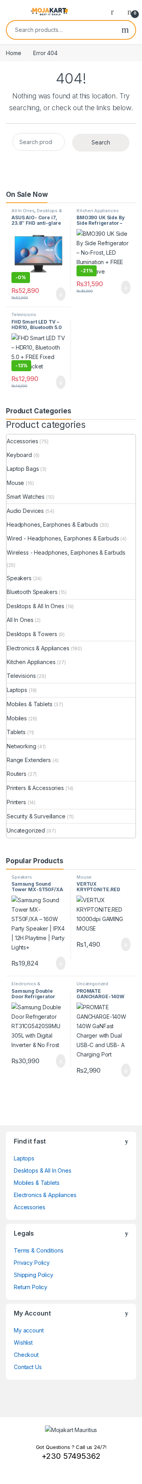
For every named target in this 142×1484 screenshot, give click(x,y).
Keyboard (19, 454)
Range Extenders (29, 760)
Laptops (17, 689)
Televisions (23, 314)
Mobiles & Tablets (29, 704)
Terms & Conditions (38, 1250)
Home (13, 53)
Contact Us (28, 1367)
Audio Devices (25, 510)
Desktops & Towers (32, 634)
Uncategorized (26, 830)
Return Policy (30, 1287)
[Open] (12, 11)
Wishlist (23, 1342)
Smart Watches (26, 496)
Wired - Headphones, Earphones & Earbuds (63, 538)
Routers (16, 773)
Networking (21, 746)
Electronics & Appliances (38, 648)
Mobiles (17, 718)
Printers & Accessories (35, 788)
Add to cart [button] (60, 294)
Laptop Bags (23, 468)
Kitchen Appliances (97, 210)
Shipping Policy (33, 1274)
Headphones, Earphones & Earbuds (52, 524)
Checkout (26, 1354)
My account (29, 1330)
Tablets (16, 732)
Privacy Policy (32, 1262)
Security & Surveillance (36, 816)
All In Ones (22, 210)
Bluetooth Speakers (32, 591)
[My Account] (115, 11)
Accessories (22, 441)
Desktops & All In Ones (36, 213)
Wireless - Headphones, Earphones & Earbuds (66, 552)
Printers (16, 802)
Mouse (15, 482)
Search (125, 30)
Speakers (19, 578)
